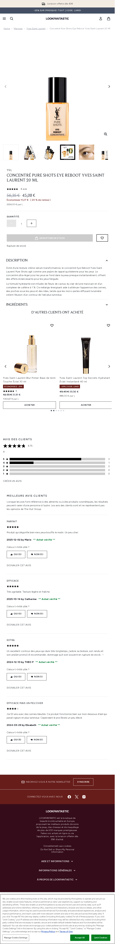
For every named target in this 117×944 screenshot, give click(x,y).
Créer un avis (12, 481)
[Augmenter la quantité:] (31, 223)
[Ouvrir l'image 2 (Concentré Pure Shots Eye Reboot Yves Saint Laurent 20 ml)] (29, 152)
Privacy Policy (48, 931)
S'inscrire (83, 782)
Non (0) (38, 554)
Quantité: (13, 216)
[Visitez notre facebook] (69, 796)
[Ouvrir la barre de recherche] (11, 19)
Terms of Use (66, 931)
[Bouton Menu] (4, 19)
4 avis (24, 188)
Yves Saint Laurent (36, 28)
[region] (57, 919)
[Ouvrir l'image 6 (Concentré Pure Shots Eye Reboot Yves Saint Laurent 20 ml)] (105, 152)
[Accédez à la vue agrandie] (105, 134)
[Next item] (109, 366)
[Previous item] (5, 366)
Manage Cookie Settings (15, 938)
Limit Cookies (100, 938)
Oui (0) (17, 554)
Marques (18, 28)
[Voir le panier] (108, 19)
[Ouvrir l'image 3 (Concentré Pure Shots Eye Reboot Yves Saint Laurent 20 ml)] (48, 152)
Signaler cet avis (19, 565)
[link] (100, 19)
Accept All (80, 938)
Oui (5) (17, 739)
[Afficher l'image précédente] (5, 86)
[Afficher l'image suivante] (109, 86)
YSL (9, 170)
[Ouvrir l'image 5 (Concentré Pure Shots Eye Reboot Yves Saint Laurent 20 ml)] (86, 152)
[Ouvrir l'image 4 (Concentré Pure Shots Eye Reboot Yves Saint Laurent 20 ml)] (67, 152)
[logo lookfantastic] (57, 19)
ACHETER (29, 405)
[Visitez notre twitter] (76, 796)
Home (7, 28)
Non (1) (38, 676)
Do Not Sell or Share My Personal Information (57, 850)
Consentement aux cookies (57, 846)
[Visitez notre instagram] (84, 796)
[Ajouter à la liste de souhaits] (102, 238)
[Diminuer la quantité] (11, 223)
